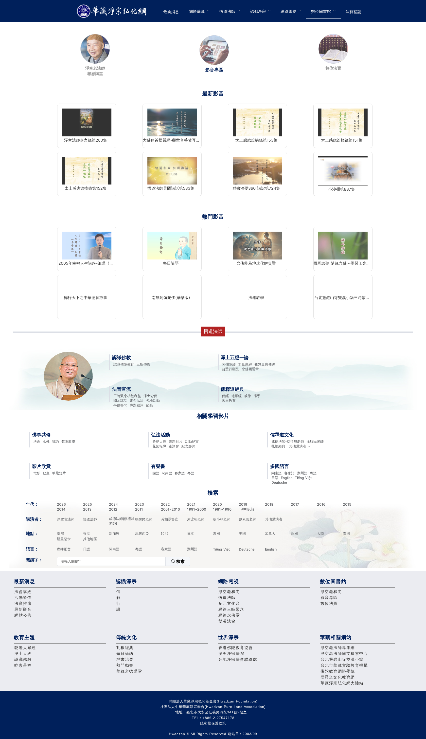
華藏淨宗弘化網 (112, 11)
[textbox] (111, 561)
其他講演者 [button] (297, 446)
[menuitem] (171, 11)
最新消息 (171, 11)
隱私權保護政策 (213, 723)
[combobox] (123, 561)
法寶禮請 (353, 11)
